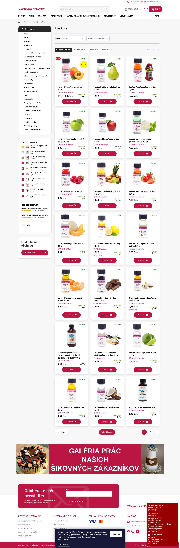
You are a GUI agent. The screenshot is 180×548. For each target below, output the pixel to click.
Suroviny (27, 41)
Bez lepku (27, 114)
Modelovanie (28, 99)
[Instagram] (132, 531)
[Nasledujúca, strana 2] (150, 432)
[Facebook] (128, 531)
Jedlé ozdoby (28, 80)
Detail (107, 153)
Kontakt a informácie (60, 521)
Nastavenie (63, 544)
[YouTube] (137, 531)
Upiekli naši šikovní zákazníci (27, 532)
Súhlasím (116, 534)
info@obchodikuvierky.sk (139, 521)
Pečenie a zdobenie (30, 91)
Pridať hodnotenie (29, 252)
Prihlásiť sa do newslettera (76, 501)
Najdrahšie (93, 50)
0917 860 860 (135, 526)
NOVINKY (27, 34)
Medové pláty (29, 49)
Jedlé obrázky (28, 84)
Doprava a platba (59, 524)
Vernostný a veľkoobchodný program (30, 521)
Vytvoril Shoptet (140, 545)
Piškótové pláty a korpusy (33, 57)
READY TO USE (29, 45)
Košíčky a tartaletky (31, 60)
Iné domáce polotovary (32, 72)
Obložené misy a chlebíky (32, 110)
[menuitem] (22, 16)
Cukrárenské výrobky (31, 107)
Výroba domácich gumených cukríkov (36, 76)
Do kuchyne (28, 118)
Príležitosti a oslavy (30, 122)
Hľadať (107, 9)
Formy (26, 95)
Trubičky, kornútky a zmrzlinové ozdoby (37, 68)
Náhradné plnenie (24, 524)
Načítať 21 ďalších (107, 432)
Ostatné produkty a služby (32, 129)
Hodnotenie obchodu (25, 528)
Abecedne (105, 50)
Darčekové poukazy (30, 126)
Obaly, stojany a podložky (32, 103)
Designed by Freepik (24, 536)
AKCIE (26, 37)
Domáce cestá (29, 64)
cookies (103, 532)
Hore (63, 432)
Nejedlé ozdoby (29, 87)
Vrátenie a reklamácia (60, 528)
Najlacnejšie (79, 50)
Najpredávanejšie (63, 50)
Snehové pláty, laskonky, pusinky (35, 53)
